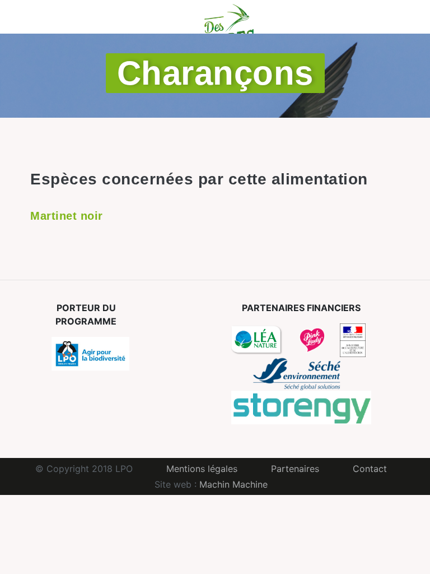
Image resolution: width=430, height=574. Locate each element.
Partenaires (295, 468)
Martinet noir (66, 216)
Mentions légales (201, 468)
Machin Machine (233, 484)
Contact (370, 468)
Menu (29, 17)
